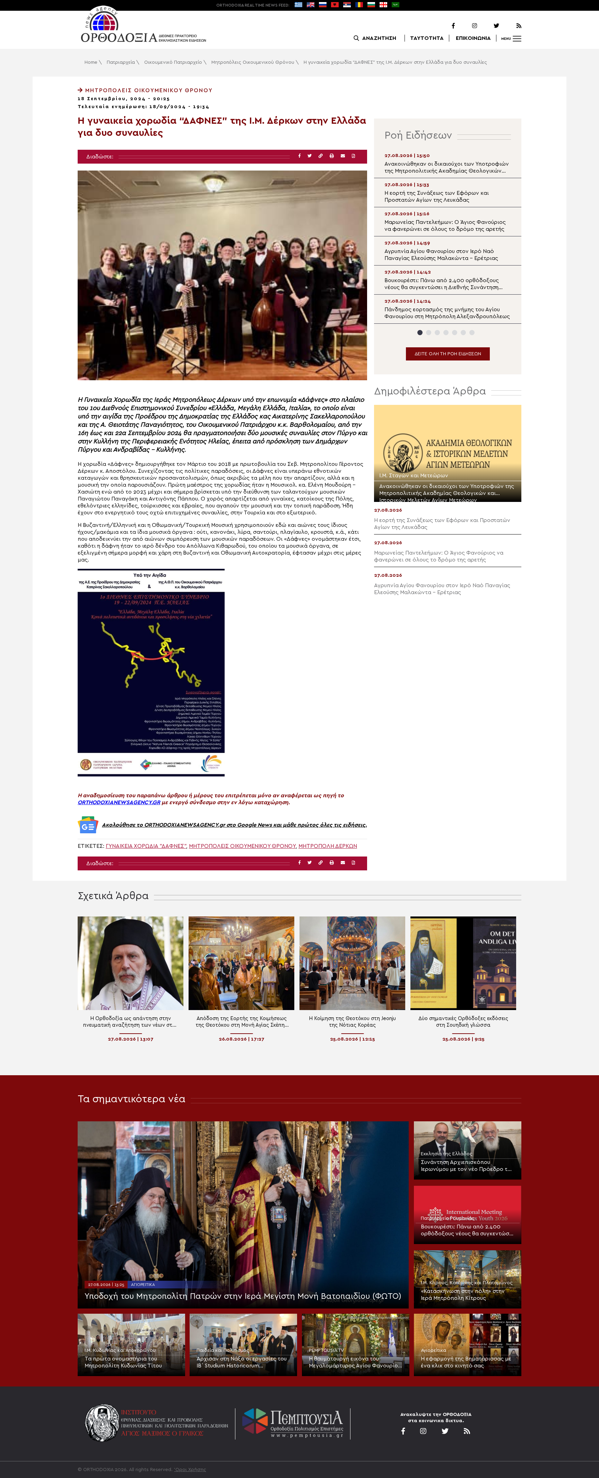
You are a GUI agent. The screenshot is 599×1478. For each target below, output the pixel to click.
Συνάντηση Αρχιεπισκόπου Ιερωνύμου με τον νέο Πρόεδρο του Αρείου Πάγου (467, 1166)
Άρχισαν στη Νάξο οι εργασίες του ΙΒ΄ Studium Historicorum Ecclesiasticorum (242, 1362)
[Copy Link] (321, 156)
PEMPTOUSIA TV (326, 1350)
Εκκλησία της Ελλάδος (446, 1153)
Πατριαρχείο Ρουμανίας (448, 1218)
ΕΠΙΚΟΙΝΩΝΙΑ (473, 38)
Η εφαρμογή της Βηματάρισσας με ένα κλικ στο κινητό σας (466, 1362)
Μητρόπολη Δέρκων (327, 846)
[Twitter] (488, 26)
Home (91, 62)
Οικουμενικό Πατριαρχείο (173, 62)
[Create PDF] (353, 156)
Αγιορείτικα (143, 1285)
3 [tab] (437, 332)
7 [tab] (472, 332)
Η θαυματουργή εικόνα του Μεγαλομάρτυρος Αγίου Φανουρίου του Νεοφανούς (355, 1362)
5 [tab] (454, 332)
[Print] (332, 156)
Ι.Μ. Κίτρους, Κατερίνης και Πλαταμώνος (467, 1282)
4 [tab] (446, 332)
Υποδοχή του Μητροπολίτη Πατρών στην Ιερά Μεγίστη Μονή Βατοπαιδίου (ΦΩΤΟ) (243, 1296)
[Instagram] (466, 26)
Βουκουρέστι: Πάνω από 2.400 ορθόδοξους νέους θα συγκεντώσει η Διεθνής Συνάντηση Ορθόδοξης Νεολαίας (467, 1230)
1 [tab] (420, 332)
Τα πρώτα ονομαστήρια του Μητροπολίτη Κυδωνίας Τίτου (123, 1362)
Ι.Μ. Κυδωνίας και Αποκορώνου (120, 1350)
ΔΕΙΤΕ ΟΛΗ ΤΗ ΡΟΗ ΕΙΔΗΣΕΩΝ (448, 353)
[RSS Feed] (511, 26)
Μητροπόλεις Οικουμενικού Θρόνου (252, 62)
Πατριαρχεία (121, 62)
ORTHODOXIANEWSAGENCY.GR (119, 802)
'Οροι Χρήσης (190, 1469)
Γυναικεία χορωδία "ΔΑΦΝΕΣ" (146, 846)
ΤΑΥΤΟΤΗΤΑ (427, 38)
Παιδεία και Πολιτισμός (223, 1350)
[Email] (343, 156)
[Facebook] (444, 26)
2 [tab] (428, 332)
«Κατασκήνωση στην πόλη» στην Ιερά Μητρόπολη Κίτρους (463, 1294)
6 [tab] (463, 332)
